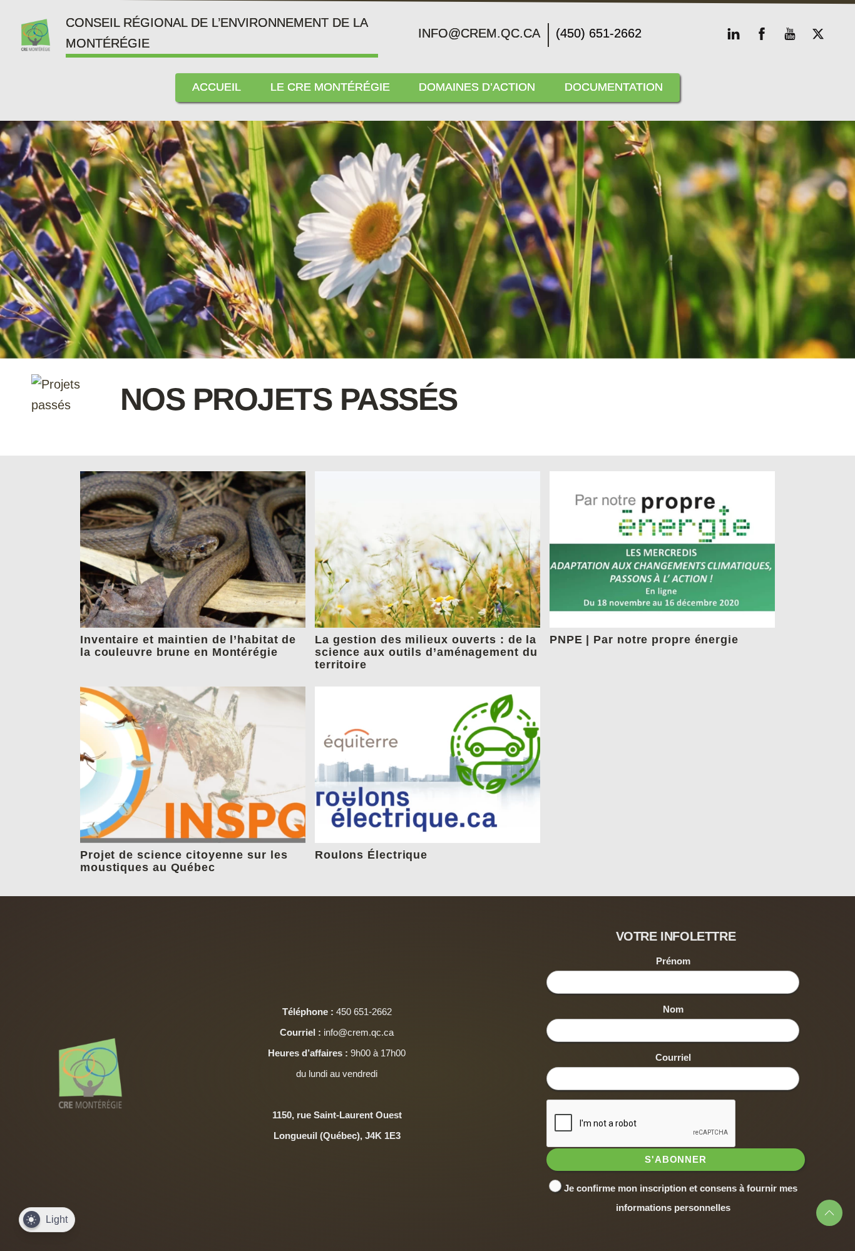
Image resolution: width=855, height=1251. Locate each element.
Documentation (614, 87)
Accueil (216, 87)
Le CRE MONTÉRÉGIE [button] (330, 87)
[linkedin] (733, 32)
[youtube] (789, 32)
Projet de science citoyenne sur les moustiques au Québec (184, 861)
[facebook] (761, 32)
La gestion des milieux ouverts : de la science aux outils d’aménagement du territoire (426, 652)
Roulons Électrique (371, 855)
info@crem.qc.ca (479, 33)
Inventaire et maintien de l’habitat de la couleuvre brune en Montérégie (188, 645)
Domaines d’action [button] (477, 87)
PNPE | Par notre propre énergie (644, 639)
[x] (818, 32)
